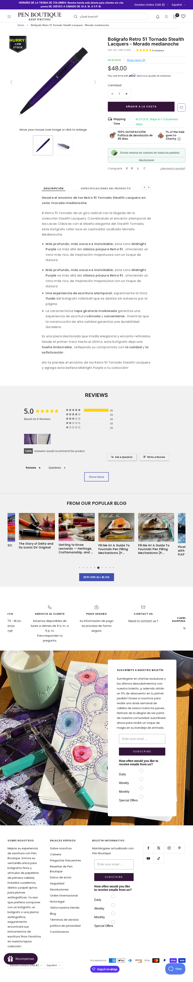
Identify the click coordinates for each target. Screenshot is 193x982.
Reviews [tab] (31, 467)
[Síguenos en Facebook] (148, 848)
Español (177, 5)
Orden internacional (64, 895)
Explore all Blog (96, 577)
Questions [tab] (55, 467)
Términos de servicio (64, 920)
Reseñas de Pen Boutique (61, 868)
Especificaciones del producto (106, 188)
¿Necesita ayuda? (172, 168)
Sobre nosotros (61, 848)
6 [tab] (98, 567)
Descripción (54, 188)
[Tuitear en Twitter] (137, 168)
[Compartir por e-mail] (144, 168)
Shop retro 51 (136, 60)
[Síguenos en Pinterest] (179, 848)
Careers (55, 854)
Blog (53, 914)
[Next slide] (95, 82)
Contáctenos (59, 932)
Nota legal (57, 901)
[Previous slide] (11, 82)
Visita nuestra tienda (64, 908)
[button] (157, 17)
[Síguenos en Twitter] (159, 848)
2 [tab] (83, 567)
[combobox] (113, 16)
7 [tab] (102, 567)
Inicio (21, 25)
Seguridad (57, 883)
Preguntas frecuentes (65, 860)
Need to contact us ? (143, 621)
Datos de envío (60, 877)
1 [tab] (79, 567)
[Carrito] (175, 16)
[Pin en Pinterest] (132, 168)
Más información (146, 160)
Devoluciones (59, 889)
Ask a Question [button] (123, 457)
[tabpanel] (116, 535)
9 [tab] (110, 567)
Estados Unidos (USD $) (150, 5)
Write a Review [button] (156, 457)
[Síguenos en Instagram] (169, 848)
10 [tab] (113, 567)
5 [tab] (94, 567)
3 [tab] (87, 567)
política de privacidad (65, 926)
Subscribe (142, 751)
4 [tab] (91, 567)
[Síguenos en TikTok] (159, 858)
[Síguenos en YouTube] (148, 858)
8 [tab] (106, 567)
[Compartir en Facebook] (127, 168)
